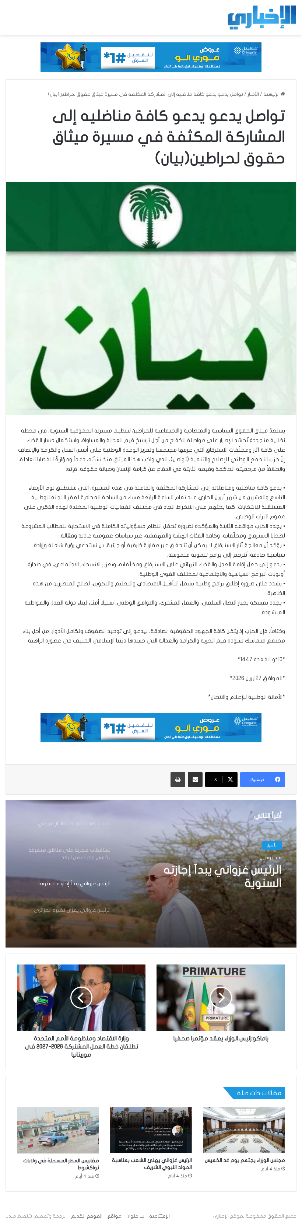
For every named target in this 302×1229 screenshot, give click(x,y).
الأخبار (253, 94)
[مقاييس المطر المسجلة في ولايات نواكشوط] (58, 1130)
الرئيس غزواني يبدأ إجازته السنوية (223, 876)
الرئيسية (272, 94)
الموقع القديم (86, 1216)
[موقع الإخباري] (261, 17)
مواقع (114, 1216)
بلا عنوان (135, 1216)
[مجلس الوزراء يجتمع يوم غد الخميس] (244, 1130)
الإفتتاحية (159, 1216)
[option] (151, 874)
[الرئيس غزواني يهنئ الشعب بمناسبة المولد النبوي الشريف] (151, 1130)
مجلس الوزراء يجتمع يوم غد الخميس (245, 1160)
